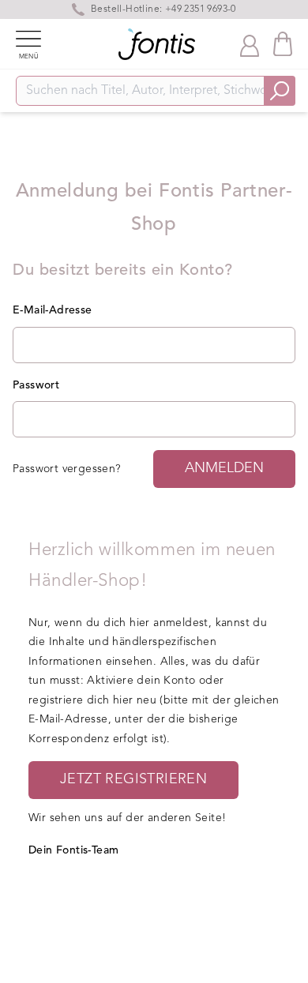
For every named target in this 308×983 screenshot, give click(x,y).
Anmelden (224, 468)
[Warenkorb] (283, 43)
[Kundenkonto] (249, 44)
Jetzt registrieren (133, 779)
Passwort (36, 385)
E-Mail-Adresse (52, 310)
